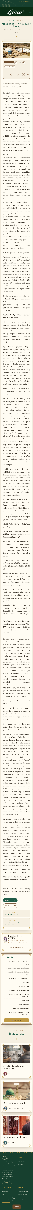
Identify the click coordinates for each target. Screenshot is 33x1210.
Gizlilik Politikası (23, 1191)
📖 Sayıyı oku (16, 1020)
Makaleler (21, 1164)
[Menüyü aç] (30, 12)
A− (16, 62)
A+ (24, 62)
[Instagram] (6, 5)
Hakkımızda (5, 1191)
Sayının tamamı (10, 905)
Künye (3, 1194)
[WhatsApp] (9, 5)
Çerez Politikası (22, 1194)
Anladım (16, 1206)
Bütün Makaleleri (16, 947)
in (23, 74)
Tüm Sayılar (21, 1162)
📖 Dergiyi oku (10, 900)
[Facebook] (3, 5)
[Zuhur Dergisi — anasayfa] (16, 11)
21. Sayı (12, 20)
